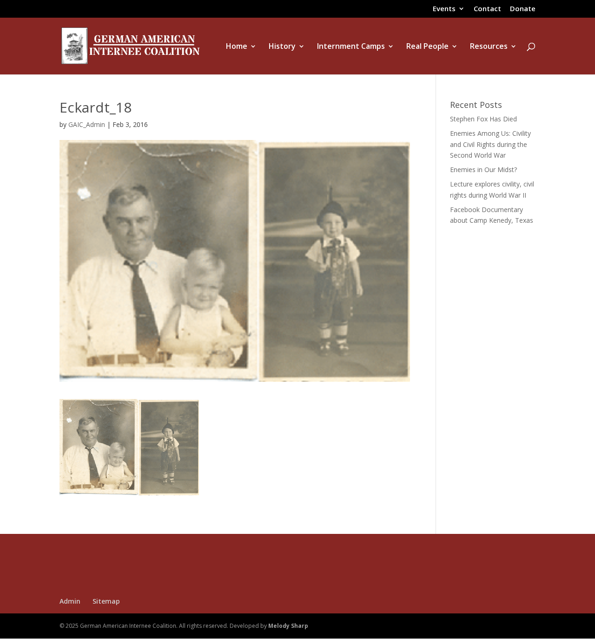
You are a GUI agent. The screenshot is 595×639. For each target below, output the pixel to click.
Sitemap (106, 601)
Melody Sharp (288, 626)
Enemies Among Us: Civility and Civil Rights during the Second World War (490, 144)
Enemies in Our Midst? (483, 169)
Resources (489, 47)
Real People (427, 47)
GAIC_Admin (86, 124)
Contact (487, 9)
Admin (70, 601)
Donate (523, 9)
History (282, 47)
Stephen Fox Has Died (483, 118)
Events (444, 9)
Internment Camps (351, 47)
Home (236, 47)
